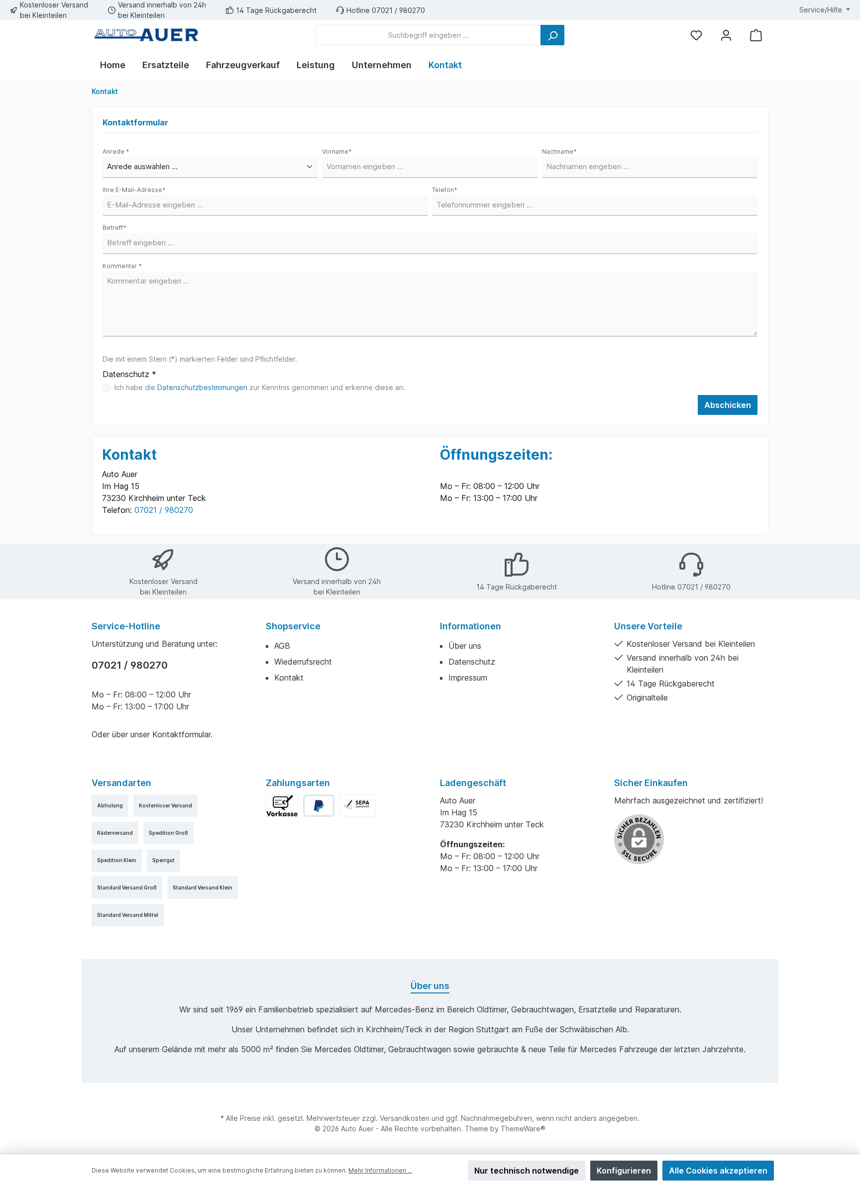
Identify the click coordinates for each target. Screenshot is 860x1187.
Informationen (470, 626)
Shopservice (293, 626)
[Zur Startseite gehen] (146, 35)
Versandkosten (405, 1118)
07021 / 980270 (163, 510)
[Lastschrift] (357, 805)
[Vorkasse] (282, 805)
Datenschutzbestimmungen (202, 387)
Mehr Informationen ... (380, 1170)
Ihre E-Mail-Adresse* (134, 190)
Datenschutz (471, 662)
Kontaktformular (181, 734)
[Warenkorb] (756, 35)
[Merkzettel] (696, 35)
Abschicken (727, 405)
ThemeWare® (523, 1128)
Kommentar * (122, 266)
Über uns (464, 646)
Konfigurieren (624, 1171)
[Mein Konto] (726, 35)
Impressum (467, 678)
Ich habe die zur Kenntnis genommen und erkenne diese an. (259, 387)
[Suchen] (552, 35)
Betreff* (114, 227)
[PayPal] (318, 805)
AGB (282, 646)
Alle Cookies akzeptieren (718, 1171)
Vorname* (337, 151)
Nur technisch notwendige (526, 1171)
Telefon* (444, 190)
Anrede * (116, 151)
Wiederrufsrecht (303, 662)
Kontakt (289, 678)
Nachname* (559, 151)
